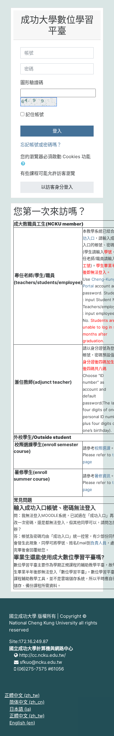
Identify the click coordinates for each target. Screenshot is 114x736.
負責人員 (98, 542)
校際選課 (102, 448)
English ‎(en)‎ (22, 723)
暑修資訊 (102, 475)
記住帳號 (35, 114)
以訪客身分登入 (57, 187)
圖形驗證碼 (31, 82)
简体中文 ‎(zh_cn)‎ (26, 702)
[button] (24, 164)
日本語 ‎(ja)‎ (20, 709)
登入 (57, 131)
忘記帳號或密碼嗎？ (40, 145)
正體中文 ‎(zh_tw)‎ (22, 695)
